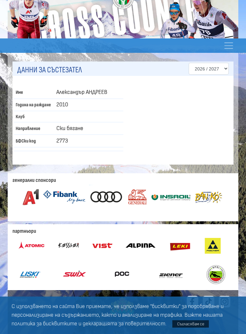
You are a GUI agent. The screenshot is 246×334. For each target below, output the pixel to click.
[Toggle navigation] (228, 46)
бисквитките (60, 324)
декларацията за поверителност (124, 324)
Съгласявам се (190, 324)
